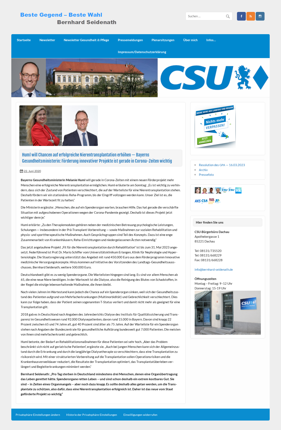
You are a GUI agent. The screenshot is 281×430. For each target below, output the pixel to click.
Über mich (190, 40)
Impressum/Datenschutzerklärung (142, 52)
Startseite (24, 40)
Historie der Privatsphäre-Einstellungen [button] (91, 414)
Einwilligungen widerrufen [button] (140, 414)
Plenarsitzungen (163, 40)
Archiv (203, 170)
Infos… (211, 40)
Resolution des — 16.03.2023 (222, 165)
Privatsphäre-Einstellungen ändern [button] (38, 414)
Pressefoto (206, 174)
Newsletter (47, 40)
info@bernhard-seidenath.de (214, 269)
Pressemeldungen (130, 40)
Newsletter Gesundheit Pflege (86, 40)
